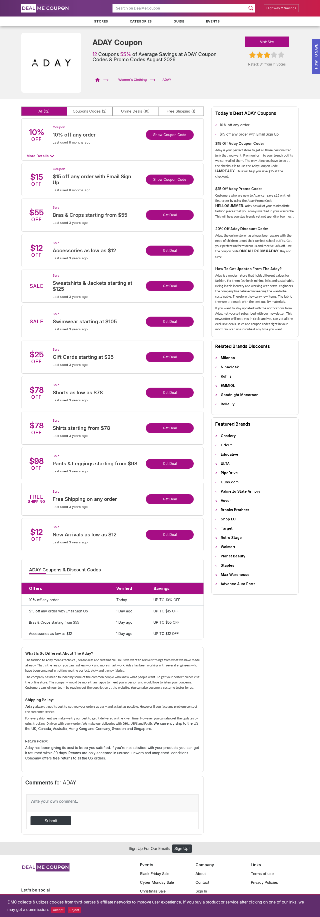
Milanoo (228, 358)
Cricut (226, 445)
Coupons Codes (90, 111)
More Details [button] (38, 156)
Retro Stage (231, 537)
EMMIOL (228, 385)
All (44, 111)
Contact (202, 882)
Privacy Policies (264, 882)
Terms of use (262, 873)
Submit (50, 820)
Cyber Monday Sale (157, 882)
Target (226, 528)
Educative (229, 454)
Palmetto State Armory (240, 491)
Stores (101, 21)
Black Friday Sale (155, 873)
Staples (227, 565)
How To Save (316, 56)
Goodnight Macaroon (239, 395)
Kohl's (226, 376)
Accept (58, 910)
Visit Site (267, 42)
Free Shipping (181, 111)
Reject (74, 910)
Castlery (228, 436)
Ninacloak (230, 367)
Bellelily (227, 404)
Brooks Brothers (235, 510)
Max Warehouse (235, 574)
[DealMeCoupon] (99, 80)
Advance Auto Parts (238, 584)
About (201, 873)
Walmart (228, 547)
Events (213, 21)
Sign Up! (182, 848)
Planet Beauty (233, 556)
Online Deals (135, 111)
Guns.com (229, 482)
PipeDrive (229, 473)
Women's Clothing (132, 80)
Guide (179, 21)
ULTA (225, 463)
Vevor (226, 500)
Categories (141, 21)
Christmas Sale (153, 891)
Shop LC (228, 519)
